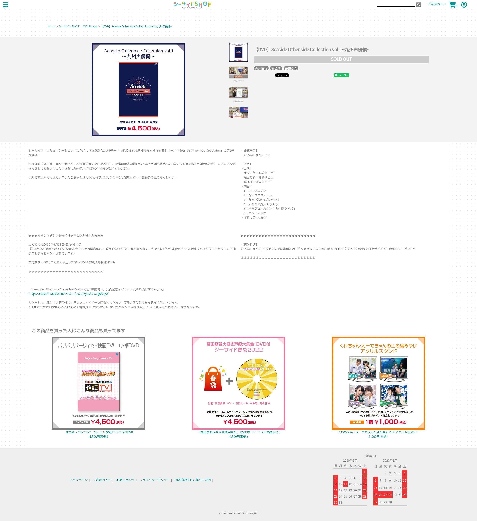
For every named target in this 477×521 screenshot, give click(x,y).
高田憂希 (291, 68)
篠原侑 (276, 68)
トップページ (79, 479)
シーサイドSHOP (69, 26)
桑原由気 (261, 68)
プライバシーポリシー (155, 479)
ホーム (52, 26)
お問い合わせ (125, 479)
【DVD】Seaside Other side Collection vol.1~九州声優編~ (136, 26)
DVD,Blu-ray (90, 26)
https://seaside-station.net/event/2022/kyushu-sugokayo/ (69, 293)
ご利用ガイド (102, 479)
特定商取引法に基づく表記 (193, 479)
